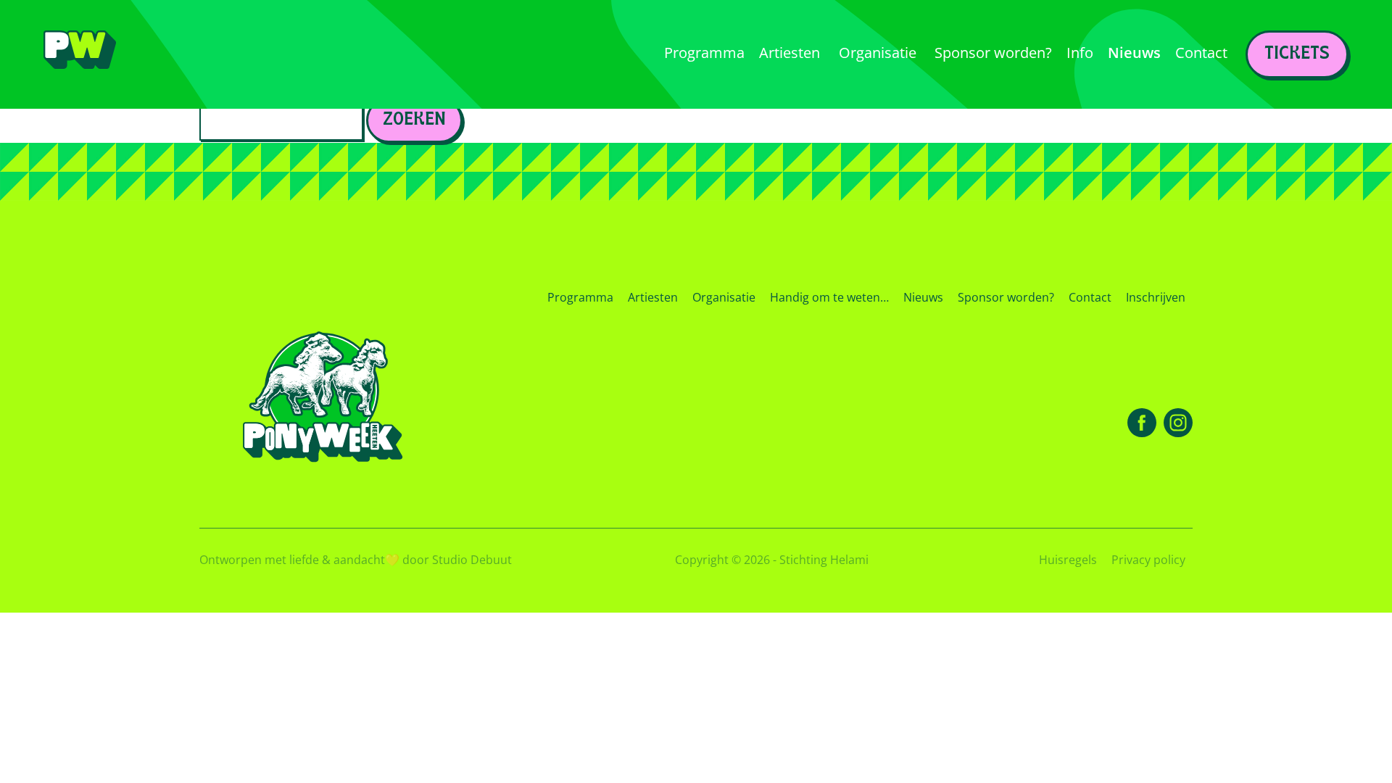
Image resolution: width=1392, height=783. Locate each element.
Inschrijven (1155, 297)
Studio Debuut (472, 560)
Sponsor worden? (1006, 297)
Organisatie (723, 297)
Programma (580, 297)
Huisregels (1068, 560)
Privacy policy (1148, 560)
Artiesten (653, 297)
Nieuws (923, 297)
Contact (1090, 297)
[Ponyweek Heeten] (80, 54)
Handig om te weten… (829, 297)
